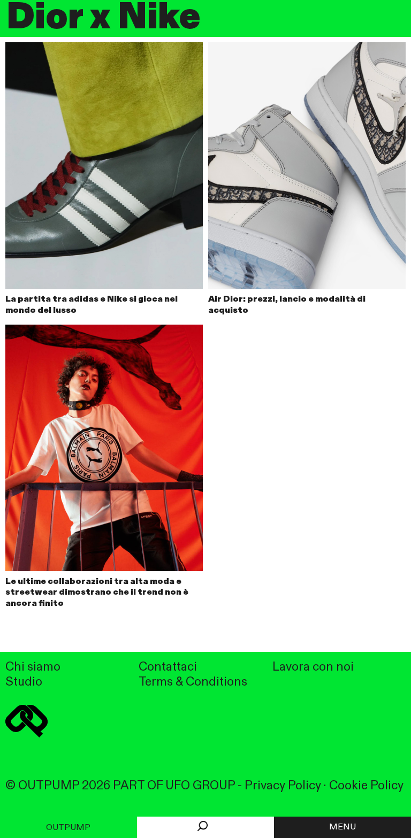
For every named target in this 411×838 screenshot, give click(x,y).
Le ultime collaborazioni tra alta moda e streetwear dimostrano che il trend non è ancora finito (96, 593)
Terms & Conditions (193, 682)
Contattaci (168, 667)
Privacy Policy (283, 786)
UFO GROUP (200, 786)
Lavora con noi (313, 667)
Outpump (68, 828)
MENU (342, 827)
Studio (23, 682)
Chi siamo (32, 667)
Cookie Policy (366, 786)
